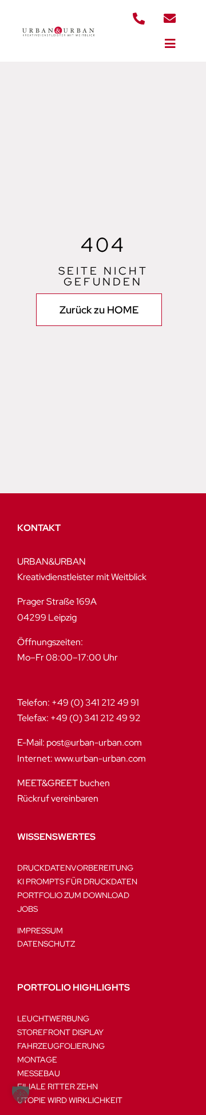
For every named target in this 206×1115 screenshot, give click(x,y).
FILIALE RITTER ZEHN (57, 1086)
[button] (20, 1094)
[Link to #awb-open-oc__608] (170, 44)
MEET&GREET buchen (63, 783)
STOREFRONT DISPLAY (60, 1032)
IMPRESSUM (40, 930)
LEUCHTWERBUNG (53, 1018)
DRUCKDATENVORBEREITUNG (75, 868)
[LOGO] (58, 25)
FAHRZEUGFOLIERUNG (61, 1046)
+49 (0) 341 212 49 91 (95, 703)
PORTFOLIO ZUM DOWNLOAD (73, 895)
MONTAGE (37, 1059)
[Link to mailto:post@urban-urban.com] (170, 19)
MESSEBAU (38, 1073)
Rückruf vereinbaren (57, 798)
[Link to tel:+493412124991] (139, 19)
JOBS (27, 909)
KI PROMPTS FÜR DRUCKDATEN (77, 881)
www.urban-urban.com (100, 758)
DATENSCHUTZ (46, 944)
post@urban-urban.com (94, 742)
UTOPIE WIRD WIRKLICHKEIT (69, 1100)
